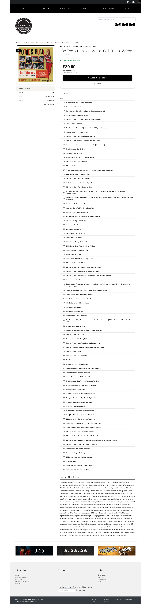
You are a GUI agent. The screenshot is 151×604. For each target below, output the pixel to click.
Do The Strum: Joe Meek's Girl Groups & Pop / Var (35, 43)
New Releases (65, 9)
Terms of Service (106, 600)
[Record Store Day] (120, 25)
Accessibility (130, 599)
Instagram (102, 579)
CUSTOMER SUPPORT (107, 9)
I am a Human (82, 590)
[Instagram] (130, 24)
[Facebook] (123, 24)
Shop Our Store (21, 577)
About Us (85, 9)
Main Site (127, 9)
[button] (44, 8)
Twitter (101, 577)
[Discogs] (116, 25)
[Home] (23, 25)
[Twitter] (127, 24)
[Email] (134, 24)
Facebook (102, 575)
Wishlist (98, 84)
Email (101, 581)
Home (18, 43)
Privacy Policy (94, 600)
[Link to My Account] (133, 2)
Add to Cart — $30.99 (98, 78)
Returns (118, 599)
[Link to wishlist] (128, 2)
